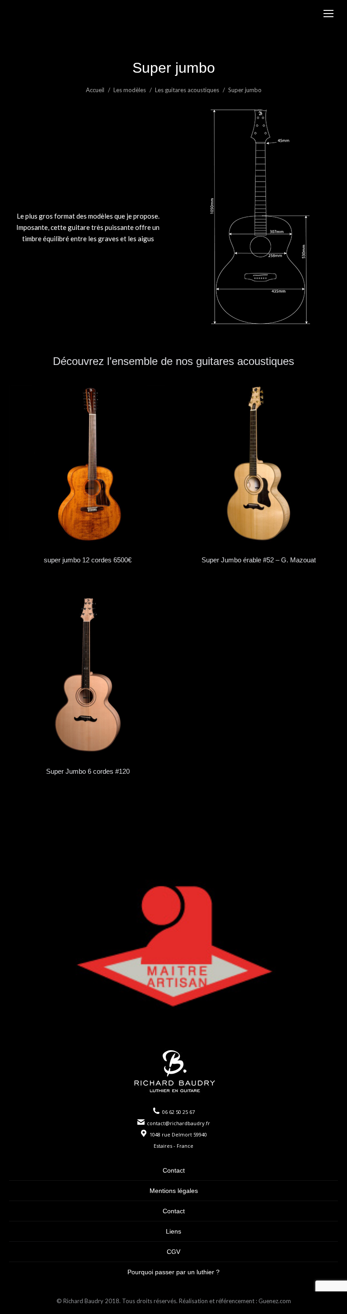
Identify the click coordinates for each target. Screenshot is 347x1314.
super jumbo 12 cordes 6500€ (87, 560)
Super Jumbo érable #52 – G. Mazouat (259, 560)
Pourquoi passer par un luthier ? (173, 1272)
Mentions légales (174, 1190)
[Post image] (87, 463)
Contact (174, 1170)
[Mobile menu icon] (328, 13)
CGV (173, 1251)
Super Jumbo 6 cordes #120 (88, 771)
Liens (173, 1231)
